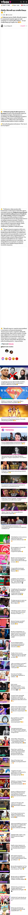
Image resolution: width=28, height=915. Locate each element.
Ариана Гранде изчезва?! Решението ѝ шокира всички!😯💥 (18, 622)
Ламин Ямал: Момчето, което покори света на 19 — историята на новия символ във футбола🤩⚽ (18, 740)
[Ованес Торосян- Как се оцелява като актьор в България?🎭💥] (14, 506)
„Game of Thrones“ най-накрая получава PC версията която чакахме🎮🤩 (18, 804)
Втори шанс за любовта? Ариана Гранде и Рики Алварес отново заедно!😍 (18, 878)
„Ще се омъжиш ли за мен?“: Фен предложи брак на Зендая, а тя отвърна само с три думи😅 (19, 665)
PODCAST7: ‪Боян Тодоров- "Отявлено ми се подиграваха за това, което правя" (14, 499)
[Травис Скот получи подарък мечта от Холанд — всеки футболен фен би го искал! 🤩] (5, 655)
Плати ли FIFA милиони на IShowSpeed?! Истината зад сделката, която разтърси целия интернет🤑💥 (18, 794)
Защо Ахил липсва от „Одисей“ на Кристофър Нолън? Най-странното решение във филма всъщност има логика (18, 751)
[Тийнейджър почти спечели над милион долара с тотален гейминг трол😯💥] (5, 539)
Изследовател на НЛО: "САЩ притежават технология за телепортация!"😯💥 (17, 720)
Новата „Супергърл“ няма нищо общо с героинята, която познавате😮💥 (12, 401)
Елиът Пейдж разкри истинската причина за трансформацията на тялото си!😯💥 (13, 443)
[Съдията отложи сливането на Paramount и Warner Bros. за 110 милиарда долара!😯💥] (5, 773)
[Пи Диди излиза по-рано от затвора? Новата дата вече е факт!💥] (5, 602)
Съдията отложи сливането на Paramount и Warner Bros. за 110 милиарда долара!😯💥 (18, 772)
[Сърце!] (9, 358)
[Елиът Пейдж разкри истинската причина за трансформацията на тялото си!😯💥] (14, 437)
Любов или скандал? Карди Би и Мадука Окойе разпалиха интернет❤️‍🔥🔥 (18, 782)
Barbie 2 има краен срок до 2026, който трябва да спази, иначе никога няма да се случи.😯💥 (18, 559)
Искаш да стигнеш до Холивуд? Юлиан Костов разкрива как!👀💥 (18, 909)
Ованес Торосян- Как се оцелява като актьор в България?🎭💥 (12, 512)
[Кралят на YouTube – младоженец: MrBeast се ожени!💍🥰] (5, 676)
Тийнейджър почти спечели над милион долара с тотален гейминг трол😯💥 (19, 539)
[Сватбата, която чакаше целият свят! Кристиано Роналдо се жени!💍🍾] (5, 613)
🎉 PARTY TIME (5, 5)
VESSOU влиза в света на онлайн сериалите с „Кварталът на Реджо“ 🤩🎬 (18, 889)
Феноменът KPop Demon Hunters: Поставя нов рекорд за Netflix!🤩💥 (13, 419)
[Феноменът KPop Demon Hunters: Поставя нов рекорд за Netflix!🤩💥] (14, 411)
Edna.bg (11, 344)
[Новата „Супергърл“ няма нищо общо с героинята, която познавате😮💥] (14, 393)
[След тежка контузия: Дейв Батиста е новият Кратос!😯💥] (5, 570)
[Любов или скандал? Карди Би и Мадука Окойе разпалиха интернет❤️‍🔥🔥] (5, 783)
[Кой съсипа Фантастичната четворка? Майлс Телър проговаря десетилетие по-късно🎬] (5, 687)
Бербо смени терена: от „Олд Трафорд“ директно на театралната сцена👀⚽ (18, 847)
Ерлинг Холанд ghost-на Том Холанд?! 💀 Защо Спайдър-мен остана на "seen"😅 (19, 867)
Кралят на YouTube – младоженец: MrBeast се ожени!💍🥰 (18, 675)
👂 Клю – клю (15, 5)
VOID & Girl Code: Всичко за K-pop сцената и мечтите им (18, 899)
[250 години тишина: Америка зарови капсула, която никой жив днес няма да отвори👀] (5, 858)
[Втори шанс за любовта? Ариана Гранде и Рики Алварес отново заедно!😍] (5, 879)
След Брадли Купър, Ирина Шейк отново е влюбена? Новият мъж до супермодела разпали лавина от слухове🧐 (13, 383)
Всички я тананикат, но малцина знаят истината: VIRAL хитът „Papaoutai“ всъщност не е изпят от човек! (18, 634)
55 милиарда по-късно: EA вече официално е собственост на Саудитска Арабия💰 (18, 549)
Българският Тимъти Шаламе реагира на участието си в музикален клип (13, 485)
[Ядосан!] (16, 358)
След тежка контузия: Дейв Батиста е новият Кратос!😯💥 (18, 569)
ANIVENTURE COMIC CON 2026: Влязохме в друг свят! (18, 836)
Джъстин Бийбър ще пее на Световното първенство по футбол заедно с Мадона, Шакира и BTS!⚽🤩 (19, 826)
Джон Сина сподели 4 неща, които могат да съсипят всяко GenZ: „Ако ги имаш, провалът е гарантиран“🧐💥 (19, 709)
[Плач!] (13, 358)
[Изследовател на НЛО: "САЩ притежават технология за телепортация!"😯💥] (5, 720)
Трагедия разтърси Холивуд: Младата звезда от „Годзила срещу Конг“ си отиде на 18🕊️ (14, 457)
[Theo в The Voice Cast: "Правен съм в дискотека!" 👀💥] (5, 762)
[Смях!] (6, 358)
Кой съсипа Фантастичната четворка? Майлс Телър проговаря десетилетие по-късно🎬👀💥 (18, 687)
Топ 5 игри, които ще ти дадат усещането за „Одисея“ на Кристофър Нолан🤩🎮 (18, 815)
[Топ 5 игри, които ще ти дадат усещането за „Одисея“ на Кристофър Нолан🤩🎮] (5, 815)
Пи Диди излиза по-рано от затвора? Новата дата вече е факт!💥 (18, 602)
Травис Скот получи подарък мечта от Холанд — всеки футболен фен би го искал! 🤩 (18, 655)
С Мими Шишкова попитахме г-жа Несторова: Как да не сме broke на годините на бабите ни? (14, 527)
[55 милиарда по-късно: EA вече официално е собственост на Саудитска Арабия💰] (5, 550)
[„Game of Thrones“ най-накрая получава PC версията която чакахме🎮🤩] (5, 805)
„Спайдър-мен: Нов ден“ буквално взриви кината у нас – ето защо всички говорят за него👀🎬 (18, 580)
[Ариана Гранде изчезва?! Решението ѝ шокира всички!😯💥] (5, 623)
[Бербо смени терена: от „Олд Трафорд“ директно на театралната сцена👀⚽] (5, 847)
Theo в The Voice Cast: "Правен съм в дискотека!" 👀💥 (18, 761)
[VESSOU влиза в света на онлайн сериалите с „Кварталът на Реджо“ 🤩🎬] (5, 889)
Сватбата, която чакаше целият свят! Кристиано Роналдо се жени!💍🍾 (18, 612)
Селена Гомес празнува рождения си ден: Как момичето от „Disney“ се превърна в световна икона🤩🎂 (19, 698)
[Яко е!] (3, 358)
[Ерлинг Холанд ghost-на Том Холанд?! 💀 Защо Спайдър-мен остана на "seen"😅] (5, 868)
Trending (9, 430)
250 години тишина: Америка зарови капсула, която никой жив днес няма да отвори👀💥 (18, 857)
